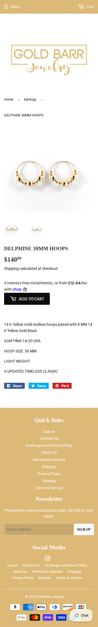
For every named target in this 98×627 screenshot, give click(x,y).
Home (8, 99)
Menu (15, 7)
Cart (90, 7)
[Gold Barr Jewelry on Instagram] (47, 559)
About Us (49, 452)
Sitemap (49, 481)
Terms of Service (49, 488)
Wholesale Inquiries (49, 459)
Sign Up (83, 529)
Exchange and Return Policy (49, 445)
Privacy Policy (49, 474)
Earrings (30, 99)
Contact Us (49, 438)
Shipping (11, 268)
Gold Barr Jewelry (50, 597)
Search (49, 431)
